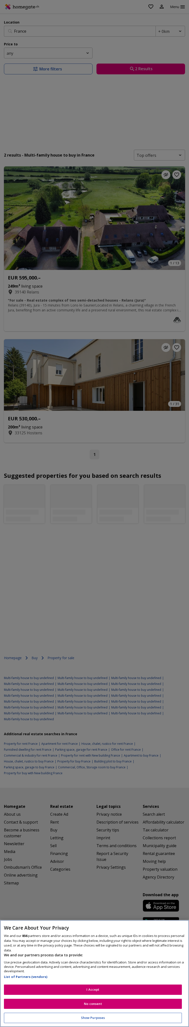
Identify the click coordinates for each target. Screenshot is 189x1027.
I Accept (92, 989)
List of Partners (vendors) (25, 976)
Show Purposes (93, 1017)
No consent (93, 1003)
